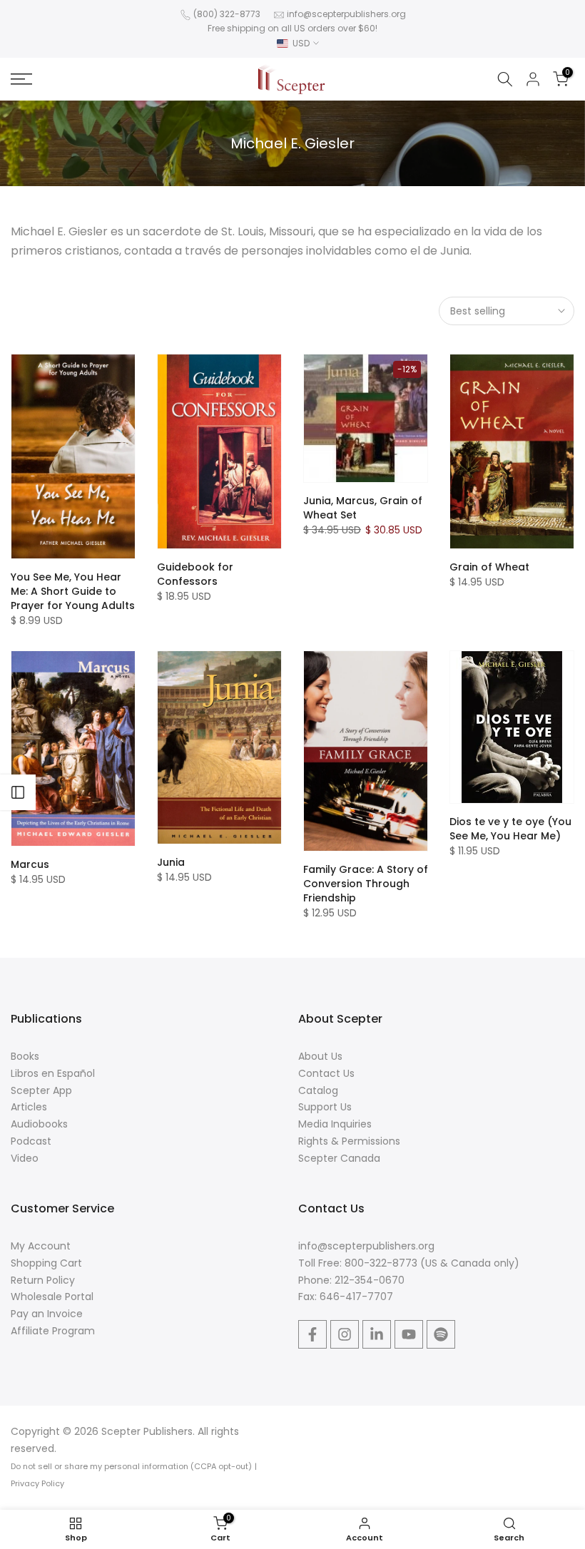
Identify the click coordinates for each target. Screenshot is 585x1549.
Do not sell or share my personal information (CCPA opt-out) (131, 1466)
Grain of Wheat (489, 567)
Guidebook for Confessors (195, 574)
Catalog (318, 1090)
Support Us (325, 1107)
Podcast (31, 1141)
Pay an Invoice (47, 1314)
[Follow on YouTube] (409, 1334)
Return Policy (43, 1280)
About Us (320, 1056)
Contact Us (326, 1073)
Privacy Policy (37, 1483)
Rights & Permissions (349, 1141)
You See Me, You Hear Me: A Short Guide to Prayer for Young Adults (73, 591)
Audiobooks (39, 1124)
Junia (171, 862)
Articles (29, 1107)
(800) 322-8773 (226, 14)
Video (25, 1158)
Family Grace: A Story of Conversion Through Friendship (365, 883)
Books (25, 1056)
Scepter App (41, 1090)
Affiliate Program (53, 1331)
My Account (41, 1246)
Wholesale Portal (52, 1296)
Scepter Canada (339, 1158)
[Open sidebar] (18, 792)
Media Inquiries (335, 1124)
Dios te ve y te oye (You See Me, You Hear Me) (510, 828)
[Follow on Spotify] (441, 1334)
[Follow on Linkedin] (376, 1334)
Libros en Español (53, 1073)
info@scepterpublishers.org (346, 14)
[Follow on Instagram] (344, 1334)
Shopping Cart (46, 1263)
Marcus (30, 864)
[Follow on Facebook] (312, 1334)
